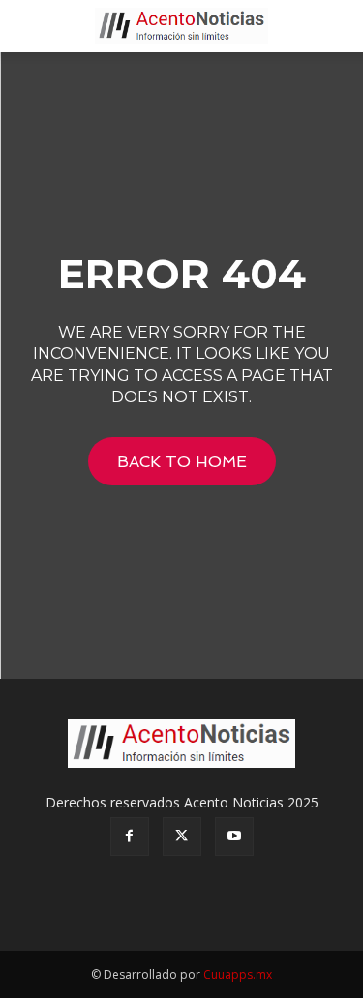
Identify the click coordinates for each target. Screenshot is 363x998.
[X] (182, 836)
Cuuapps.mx (237, 974)
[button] (33, 26)
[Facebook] (129, 836)
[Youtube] (234, 836)
